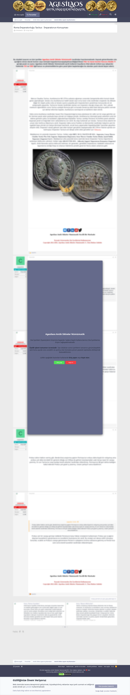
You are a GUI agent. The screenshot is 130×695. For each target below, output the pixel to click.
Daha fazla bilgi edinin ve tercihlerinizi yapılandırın (32, 691)
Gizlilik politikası (92, 666)
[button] (38, 14)
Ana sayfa (20, 15)
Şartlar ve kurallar (80, 666)
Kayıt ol (71, 362)
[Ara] (110, 14)
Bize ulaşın (61, 666)
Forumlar (32, 15)
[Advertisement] (65, 46)
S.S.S (112, 666)
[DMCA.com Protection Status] (65, 675)
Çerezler (17, 666)
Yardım (100, 666)
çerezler (29, 687)
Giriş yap (59, 362)
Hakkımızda (69, 666)
